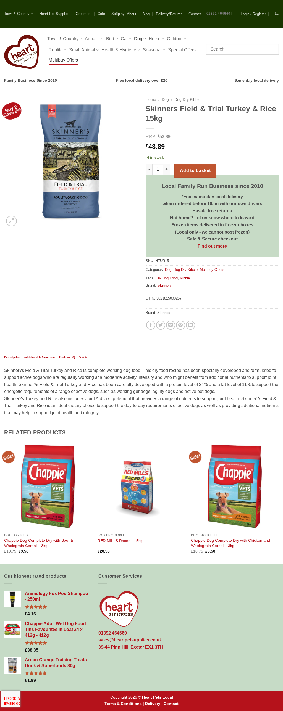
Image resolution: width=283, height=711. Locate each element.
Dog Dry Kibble (187, 99)
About (131, 14)
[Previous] (4, 503)
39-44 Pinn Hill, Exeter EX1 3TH (130, 647)
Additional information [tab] (39, 357)
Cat (124, 38)
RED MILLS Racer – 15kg (120, 540)
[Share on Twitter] (160, 325)
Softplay (118, 14)
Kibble (185, 278)
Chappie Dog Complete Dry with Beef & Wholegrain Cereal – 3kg (38, 543)
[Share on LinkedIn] (190, 325)
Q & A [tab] (83, 357)
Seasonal (152, 49)
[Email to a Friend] (170, 325)
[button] (253, 14)
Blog (146, 14)
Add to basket (195, 170)
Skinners (165, 285)
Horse (155, 38)
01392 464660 (218, 13)
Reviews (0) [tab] (67, 357)
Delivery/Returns (169, 14)
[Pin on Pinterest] (180, 325)
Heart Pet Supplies (55, 14)
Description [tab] (12, 357)
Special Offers (182, 49)
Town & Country (17, 14)
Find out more (212, 246)
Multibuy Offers (63, 60)
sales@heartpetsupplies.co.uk (130, 640)
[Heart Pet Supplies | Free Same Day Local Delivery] (21, 51)
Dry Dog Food (167, 278)
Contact (194, 14)
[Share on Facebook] (150, 325)
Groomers (83, 14)
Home (151, 99)
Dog (138, 38)
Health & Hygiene (118, 49)
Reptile (56, 49)
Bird (110, 38)
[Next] (278, 503)
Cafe (101, 14)
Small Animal (82, 49)
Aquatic (92, 38)
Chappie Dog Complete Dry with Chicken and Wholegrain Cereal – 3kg (230, 543)
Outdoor (175, 38)
